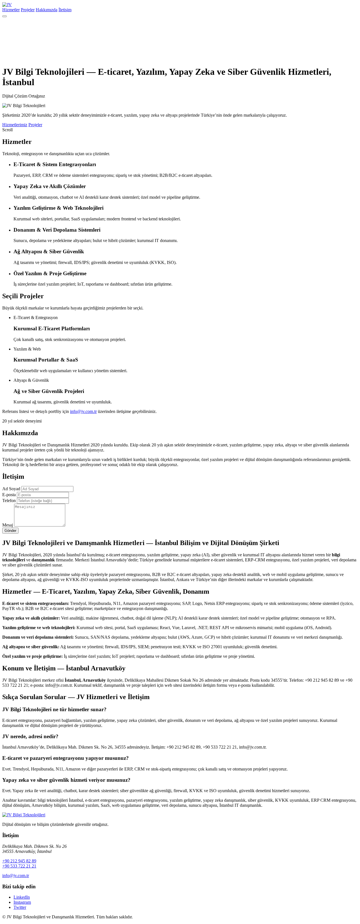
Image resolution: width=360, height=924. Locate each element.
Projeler (28, 9)
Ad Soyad (11, 488)
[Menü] (4, 16)
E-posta (9, 494)
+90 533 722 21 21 (19, 866)
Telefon (9, 500)
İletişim (64, 9)
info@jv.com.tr (83, 411)
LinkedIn (22, 897)
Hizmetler (11, 9)
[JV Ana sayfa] (23, 814)
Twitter (20, 907)
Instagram (22, 902)
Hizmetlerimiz (14, 124)
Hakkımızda (46, 9)
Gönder (10, 530)
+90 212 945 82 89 (19, 861)
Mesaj (7, 525)
